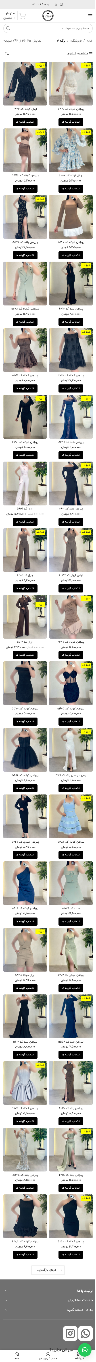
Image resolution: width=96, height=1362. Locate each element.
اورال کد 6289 (24, 562)
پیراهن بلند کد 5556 (68, 1016)
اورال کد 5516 (24, 627)
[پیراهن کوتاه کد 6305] (69, 1252)
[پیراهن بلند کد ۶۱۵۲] (24, 1316)
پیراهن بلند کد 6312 (68, 302)
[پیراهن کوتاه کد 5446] (24, 148)
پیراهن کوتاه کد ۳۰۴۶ (68, 367)
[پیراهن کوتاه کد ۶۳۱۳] (69, 1316)
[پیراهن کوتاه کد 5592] (24, 732)
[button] (81, 1350)
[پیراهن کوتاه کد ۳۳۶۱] (24, 407)
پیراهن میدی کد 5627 (24, 822)
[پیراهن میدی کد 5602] (69, 927)
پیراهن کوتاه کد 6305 (68, 1276)
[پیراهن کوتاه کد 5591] (24, 342)
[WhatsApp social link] (54, 4)
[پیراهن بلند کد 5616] (24, 992)
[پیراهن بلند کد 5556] (69, 992)
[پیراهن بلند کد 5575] (24, 1122)
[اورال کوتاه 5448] (24, 927)
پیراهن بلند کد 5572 (24, 237)
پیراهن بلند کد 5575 (24, 1146)
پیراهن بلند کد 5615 (68, 1081)
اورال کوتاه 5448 (24, 951)
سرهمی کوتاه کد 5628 (24, 302)
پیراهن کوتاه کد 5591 (24, 367)
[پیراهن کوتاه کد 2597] (69, 213)
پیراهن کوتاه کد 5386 (68, 822)
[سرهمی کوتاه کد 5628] (24, 277)
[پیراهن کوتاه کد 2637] (69, 602)
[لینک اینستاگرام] (60, 4)
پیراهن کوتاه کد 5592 (24, 757)
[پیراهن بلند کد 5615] (69, 1057)
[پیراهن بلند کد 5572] (24, 213)
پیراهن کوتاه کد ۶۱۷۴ (24, 1081)
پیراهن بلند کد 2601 (68, 497)
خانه (86, 41)
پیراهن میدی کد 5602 (68, 951)
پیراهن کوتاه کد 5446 (24, 172)
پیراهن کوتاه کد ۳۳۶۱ (24, 432)
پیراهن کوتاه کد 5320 (68, 107)
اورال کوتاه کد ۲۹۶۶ (24, 107)
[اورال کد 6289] (24, 537)
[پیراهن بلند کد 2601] (69, 472)
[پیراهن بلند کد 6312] (69, 277)
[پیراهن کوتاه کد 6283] (24, 1187)
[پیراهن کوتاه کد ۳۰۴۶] (69, 342)
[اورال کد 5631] (24, 472)
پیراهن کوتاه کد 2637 (68, 627)
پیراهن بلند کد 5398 (68, 432)
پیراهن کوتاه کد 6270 (24, 1276)
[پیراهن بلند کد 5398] (69, 407)
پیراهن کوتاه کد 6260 (68, 1211)
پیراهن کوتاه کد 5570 (24, 692)
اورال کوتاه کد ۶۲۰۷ (68, 172)
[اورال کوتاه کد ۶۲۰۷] (69, 148)
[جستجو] (8, 28)
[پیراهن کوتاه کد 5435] (69, 667)
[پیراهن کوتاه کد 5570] (24, 667)
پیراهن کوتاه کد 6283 (24, 1211)
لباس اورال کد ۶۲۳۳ (68, 562)
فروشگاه (72, 41)
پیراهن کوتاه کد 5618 (24, 887)
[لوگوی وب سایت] (46, 15)
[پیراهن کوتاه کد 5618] (24, 862)
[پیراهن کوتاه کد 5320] (69, 83)
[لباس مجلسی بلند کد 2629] (69, 732)
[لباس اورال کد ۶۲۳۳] (69, 537)
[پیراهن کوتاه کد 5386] (69, 797)
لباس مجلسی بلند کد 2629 (68, 757)
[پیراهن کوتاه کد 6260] (69, 1187)
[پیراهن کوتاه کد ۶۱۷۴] (24, 1057)
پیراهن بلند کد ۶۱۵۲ (24, 1341)
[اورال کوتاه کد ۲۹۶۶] (24, 83)
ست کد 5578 (68, 887)
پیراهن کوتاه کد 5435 (68, 692)
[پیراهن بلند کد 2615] (69, 1122)
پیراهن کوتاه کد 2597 (68, 237)
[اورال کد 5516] (24, 602)
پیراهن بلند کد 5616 (24, 1016)
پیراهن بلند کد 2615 (68, 1146)
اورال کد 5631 (24, 497)
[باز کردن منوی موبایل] (87, 15)
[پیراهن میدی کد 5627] (24, 797)
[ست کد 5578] (69, 862)
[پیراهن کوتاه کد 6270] (24, 1252)
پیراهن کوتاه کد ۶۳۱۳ (68, 1341)
